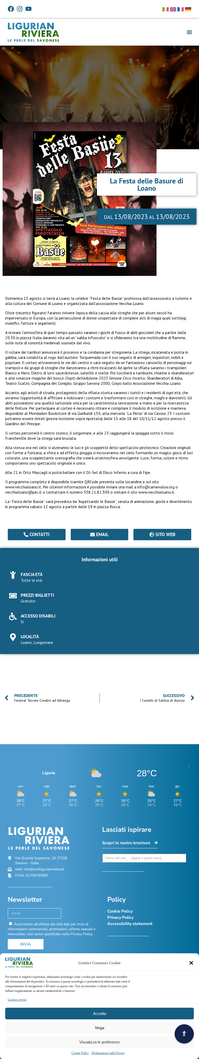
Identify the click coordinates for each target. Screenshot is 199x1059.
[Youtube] (28, 9)
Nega (99, 1028)
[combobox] (144, 858)
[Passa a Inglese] (173, 9)
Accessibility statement (129, 924)
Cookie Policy (80, 1053)
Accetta (99, 1013)
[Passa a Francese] (180, 9)
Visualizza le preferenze (99, 1042)
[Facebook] (11, 9)
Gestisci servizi (17, 999)
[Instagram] (20, 9)
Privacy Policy (120, 917)
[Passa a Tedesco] (188, 9)
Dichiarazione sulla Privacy (108, 1053)
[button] (191, 962)
